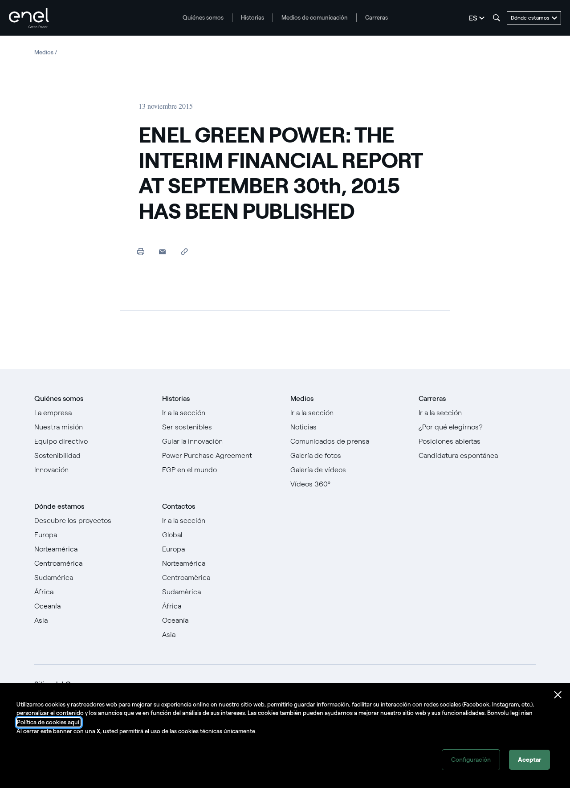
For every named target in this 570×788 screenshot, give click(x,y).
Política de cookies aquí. (49, 722)
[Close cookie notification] (558, 695)
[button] (162, 251)
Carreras (376, 17)
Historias (252, 17)
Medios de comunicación (314, 17)
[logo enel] (29, 18)
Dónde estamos (59, 506)
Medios (302, 398)
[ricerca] (496, 17)
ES (473, 18)
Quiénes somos (203, 17)
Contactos (178, 506)
